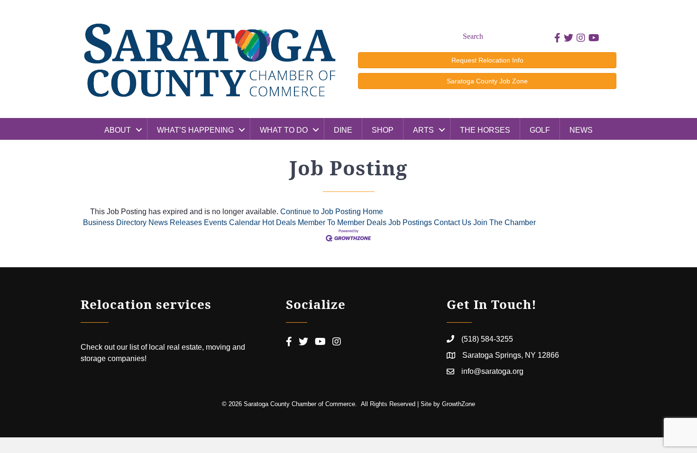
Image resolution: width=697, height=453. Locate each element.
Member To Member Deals (342, 222)
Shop (383, 130)
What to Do (284, 130)
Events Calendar (232, 222)
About (117, 130)
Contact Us (452, 222)
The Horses (485, 130)
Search (473, 36)
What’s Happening (195, 130)
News (581, 130)
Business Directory (115, 222)
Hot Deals (279, 222)
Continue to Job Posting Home (331, 212)
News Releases (175, 222)
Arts (423, 130)
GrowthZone (458, 404)
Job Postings (410, 222)
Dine (343, 130)
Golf (540, 130)
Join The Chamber (504, 222)
